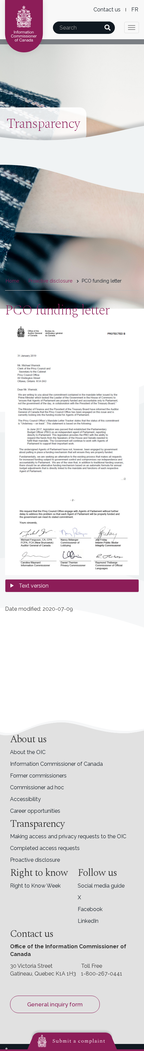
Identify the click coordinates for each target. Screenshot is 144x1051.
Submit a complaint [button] (78, 1041)
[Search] (107, 27)
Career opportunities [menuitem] (35, 811)
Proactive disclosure (50, 281)
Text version (34, 586)
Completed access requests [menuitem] (45, 848)
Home (12, 281)
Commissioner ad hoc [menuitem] (37, 787)
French (135, 9)
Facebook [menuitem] (90, 909)
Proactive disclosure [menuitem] (35, 860)
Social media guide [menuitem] (101, 886)
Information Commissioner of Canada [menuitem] (56, 764)
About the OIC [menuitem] (28, 752)
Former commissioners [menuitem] (38, 775)
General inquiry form (55, 1004)
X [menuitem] (79, 897)
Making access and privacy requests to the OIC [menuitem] (68, 836)
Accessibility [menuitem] (25, 799)
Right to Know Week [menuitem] (35, 886)
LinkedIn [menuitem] (88, 921)
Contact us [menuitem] (107, 9)
